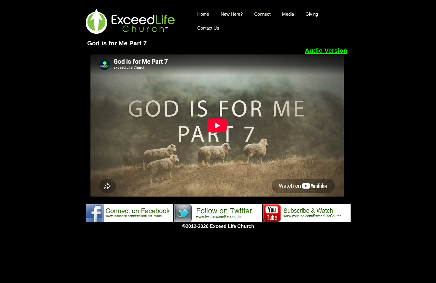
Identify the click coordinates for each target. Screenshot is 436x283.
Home (203, 14)
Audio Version (326, 50)
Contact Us (208, 27)
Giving (311, 14)
